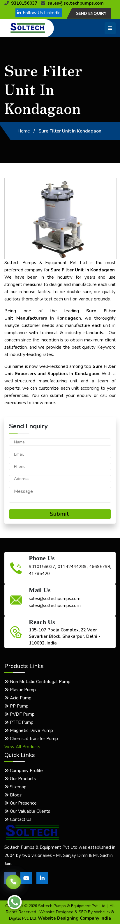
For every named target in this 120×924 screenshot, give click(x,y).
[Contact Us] (13, 879)
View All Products (22, 747)
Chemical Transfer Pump (33, 739)
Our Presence (23, 803)
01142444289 (72, 567)
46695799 (99, 567)
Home (23, 131)
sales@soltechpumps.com (75, 3)
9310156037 (24, 3)
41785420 (39, 573)
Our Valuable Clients (29, 811)
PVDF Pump (22, 714)
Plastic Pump (22, 690)
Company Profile (26, 770)
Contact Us (20, 819)
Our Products (22, 779)
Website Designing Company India (74, 918)
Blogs (15, 795)
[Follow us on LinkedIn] (42, 882)
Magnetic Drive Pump (31, 730)
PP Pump (19, 706)
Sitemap (18, 787)
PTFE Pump (21, 722)
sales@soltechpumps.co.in (55, 605)
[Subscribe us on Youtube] (26, 882)
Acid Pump (20, 698)
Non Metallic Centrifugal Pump (39, 682)
